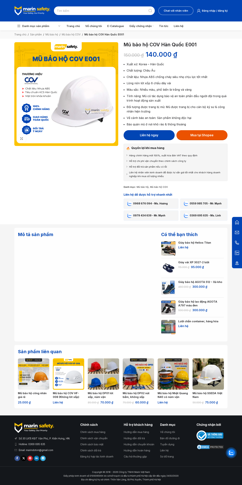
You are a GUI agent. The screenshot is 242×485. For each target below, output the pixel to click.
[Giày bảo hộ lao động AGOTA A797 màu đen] (168, 307)
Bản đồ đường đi (170, 438)
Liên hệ (164, 450)
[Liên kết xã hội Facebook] (17, 458)
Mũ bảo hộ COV (71, 34)
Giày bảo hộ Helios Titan (194, 242)
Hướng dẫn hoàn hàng (137, 450)
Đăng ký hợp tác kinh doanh (96, 456)
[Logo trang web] (32, 10)
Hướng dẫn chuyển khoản (139, 444)
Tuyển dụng (167, 444)
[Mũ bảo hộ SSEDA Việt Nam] (208, 374)
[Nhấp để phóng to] (21, 138)
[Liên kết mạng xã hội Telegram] (43, 458)
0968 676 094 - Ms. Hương (150, 203)
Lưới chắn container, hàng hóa (198, 321)
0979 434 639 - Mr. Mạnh (149, 215)
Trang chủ (20, 34)
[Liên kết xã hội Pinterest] (30, 458)
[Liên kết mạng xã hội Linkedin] (36, 458)
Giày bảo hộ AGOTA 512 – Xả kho (200, 282)
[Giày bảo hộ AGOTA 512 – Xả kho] (168, 288)
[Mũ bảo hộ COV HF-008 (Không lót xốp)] (68, 374)
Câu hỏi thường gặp (135, 456)
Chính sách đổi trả (90, 450)
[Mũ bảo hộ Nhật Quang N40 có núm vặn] (173, 374)
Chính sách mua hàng (92, 431)
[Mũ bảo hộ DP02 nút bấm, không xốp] (138, 374)
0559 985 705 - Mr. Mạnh (206, 203)
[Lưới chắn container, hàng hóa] (168, 327)
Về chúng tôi (167, 431)
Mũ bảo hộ (51, 34)
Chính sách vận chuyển (93, 438)
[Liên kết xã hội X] (23, 458)
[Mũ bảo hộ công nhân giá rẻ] (33, 374)
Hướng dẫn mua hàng (136, 431)
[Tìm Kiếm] (150, 10)
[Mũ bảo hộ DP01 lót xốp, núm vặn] (103, 374)
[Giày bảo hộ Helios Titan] (168, 248)
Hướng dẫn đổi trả (134, 438)
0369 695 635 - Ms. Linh (205, 215)
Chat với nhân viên (176, 10)
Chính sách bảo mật (91, 444)
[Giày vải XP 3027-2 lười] (168, 268)
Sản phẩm (36, 34)
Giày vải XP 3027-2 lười (193, 262)
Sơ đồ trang (167, 456)
